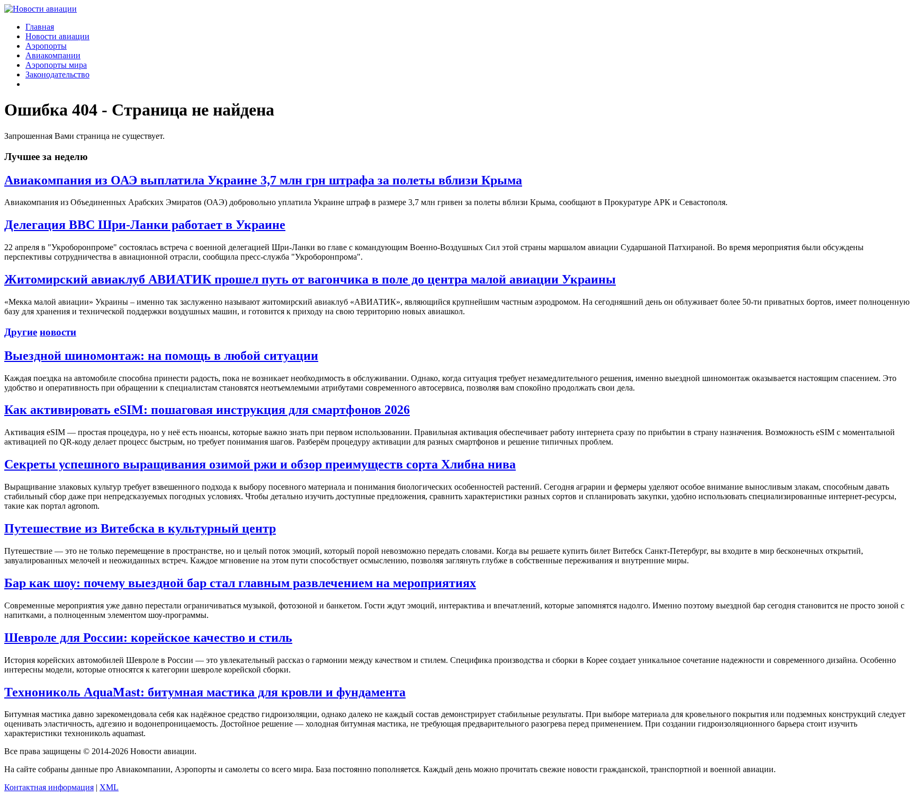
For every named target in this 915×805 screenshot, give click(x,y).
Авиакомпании (52, 55)
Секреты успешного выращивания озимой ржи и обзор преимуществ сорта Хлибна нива (260, 464)
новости (58, 332)
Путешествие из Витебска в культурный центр (140, 528)
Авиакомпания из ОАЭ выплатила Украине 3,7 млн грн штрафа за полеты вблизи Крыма (263, 180)
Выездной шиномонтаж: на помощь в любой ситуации (161, 355)
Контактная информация (49, 787)
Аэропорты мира (56, 64)
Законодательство (57, 74)
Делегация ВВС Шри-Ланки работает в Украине (144, 225)
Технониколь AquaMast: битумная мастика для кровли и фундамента (205, 692)
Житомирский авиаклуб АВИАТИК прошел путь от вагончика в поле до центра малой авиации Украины (310, 279)
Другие (20, 332)
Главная (39, 26)
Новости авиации (57, 36)
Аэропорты (46, 45)
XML (109, 787)
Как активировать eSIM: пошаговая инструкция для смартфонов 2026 (207, 410)
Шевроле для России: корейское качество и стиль (148, 637)
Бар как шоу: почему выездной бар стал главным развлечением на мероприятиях (240, 583)
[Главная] (40, 8)
